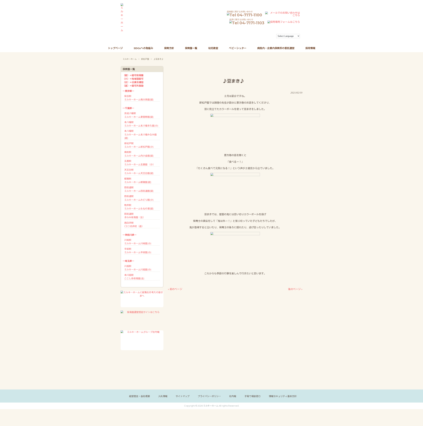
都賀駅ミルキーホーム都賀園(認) (137, 180)
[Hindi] (265, 36)
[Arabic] (248, 36)
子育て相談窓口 (252, 396)
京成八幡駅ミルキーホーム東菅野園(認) (139, 115)
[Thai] (262, 40)
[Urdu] (268, 40)
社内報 (232, 396)
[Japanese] (271, 36)
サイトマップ (183, 396)
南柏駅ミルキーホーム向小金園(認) (139, 154)
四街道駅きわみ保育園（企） (134, 215)
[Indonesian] (268, 36)
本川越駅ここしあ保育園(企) (134, 277)
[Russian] (256, 40)
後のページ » (295, 289)
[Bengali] (251, 36)
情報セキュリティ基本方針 (283, 396)
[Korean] (248, 40)
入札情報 (162, 396)
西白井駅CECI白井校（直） (134, 224)
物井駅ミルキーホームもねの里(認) (139, 207)
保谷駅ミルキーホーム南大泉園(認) (139, 98)
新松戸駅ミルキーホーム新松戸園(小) (139, 145)
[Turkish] (265, 40)
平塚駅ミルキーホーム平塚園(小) (137, 250)
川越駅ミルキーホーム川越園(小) (137, 268)
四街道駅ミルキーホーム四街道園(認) (139, 189)
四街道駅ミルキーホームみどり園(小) (139, 198)
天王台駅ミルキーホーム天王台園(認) (139, 171)
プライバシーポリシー (209, 396)
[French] (262, 36)
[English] (259, 36)
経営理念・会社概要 (139, 396)
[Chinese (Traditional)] (256, 36)
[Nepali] (251, 40)
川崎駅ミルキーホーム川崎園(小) (137, 242)
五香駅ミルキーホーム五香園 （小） (139, 163)
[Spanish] (259, 40)
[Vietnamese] (271, 40)
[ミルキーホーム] (122, 30)
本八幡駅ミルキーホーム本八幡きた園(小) (141, 124)
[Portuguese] (253, 40)
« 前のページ (175, 289)
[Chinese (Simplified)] (253, 36)
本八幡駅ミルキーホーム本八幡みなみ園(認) (140, 134)
